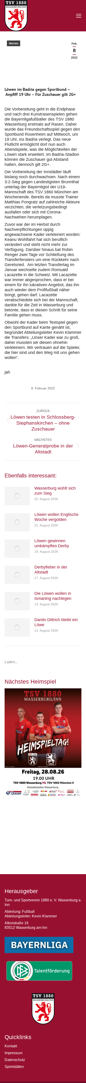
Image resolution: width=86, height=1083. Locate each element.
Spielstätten (14, 1067)
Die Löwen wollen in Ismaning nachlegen (52, 596)
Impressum (13, 1053)
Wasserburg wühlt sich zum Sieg (55, 491)
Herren (13, 43)
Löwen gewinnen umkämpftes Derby (51, 543)
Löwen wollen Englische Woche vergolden (56, 517)
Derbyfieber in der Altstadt (50, 569)
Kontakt (11, 1046)
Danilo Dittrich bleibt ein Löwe (56, 622)
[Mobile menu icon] (78, 16)
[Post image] (17, 496)
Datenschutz (15, 1060)
